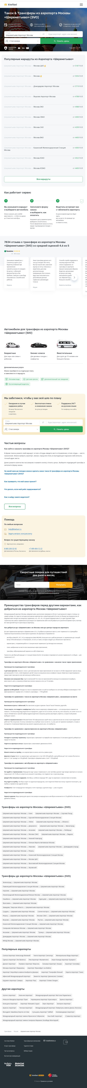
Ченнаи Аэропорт (25, 1008)
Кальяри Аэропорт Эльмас (52, 964)
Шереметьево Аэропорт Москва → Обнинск (52, 822)
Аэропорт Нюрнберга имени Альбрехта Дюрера (20, 972)
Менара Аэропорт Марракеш (13, 968)
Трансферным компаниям (32, 1041)
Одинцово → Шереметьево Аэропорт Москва (55, 899)
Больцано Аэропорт (10, 1004)
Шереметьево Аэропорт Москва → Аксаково (19, 830)
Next (74, 277)
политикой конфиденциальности (48, 593)
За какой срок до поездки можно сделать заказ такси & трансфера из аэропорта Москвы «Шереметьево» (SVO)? (41, 472)
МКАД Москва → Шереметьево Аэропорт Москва (21, 941)
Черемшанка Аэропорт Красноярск (44, 999)
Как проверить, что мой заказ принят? (20, 482)
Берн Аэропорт (48, 1004)
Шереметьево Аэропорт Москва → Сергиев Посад (54, 813)
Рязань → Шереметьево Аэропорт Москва (18, 916)
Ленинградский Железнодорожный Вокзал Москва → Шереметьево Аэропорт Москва (34, 895)
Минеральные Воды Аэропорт (67, 955)
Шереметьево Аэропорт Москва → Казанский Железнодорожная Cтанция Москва (33, 855)
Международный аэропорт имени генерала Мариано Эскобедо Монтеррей (30, 1020)
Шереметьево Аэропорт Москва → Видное (57, 834)
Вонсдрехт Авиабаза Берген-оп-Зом (16, 1012)
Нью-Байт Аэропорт (55, 1016)
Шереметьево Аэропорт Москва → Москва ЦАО (20, 859)
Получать (61, 585)
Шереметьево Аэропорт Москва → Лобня (18, 822)
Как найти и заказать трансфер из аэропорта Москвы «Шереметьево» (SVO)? (36, 449)
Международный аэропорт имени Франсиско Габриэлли (23, 1016)
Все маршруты (43, 179)
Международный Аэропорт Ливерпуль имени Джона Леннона (58, 1008)
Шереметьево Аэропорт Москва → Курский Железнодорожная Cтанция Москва (32, 818)
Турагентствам (28, 1046)
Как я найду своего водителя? (16, 497)
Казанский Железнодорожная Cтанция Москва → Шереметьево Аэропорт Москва (33, 924)
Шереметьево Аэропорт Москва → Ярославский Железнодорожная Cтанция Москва (34, 863)
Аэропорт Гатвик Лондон (48, 980)
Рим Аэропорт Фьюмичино (38, 960)
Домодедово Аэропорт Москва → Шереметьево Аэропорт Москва (27, 936)
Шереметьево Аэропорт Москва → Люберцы (54, 830)
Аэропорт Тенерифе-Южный (51, 972)
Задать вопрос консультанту (20, 533)
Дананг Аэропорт (9, 964)
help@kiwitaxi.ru (14, 529)
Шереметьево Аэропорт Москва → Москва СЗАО (20, 834)
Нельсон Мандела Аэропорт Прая (15, 999)
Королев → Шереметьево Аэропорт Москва (19, 891)
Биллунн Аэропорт (64, 1004)
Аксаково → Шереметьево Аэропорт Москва (19, 932)
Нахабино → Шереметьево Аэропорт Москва (19, 899)
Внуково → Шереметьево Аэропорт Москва (19, 920)
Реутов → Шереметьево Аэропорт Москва (53, 920)
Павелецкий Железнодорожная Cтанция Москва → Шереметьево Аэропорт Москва (33, 887)
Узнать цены (62, 41)
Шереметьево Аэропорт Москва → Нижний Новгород (22, 838)
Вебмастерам (28, 1051)
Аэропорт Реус (31, 980)
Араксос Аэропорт (9, 1008)
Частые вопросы (9, 1051)
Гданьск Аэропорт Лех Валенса (14, 960)
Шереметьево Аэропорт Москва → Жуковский (19, 868)
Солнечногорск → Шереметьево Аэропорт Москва (56, 911)
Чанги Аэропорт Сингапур (43, 955)
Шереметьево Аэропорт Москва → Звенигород (57, 826)
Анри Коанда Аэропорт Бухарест (64, 960)
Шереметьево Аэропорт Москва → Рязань (18, 851)
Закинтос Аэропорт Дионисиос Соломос (48, 976)
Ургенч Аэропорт (9, 995)
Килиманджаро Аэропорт (65, 1012)
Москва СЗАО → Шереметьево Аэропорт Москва (54, 916)
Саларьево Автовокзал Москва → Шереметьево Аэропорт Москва (27, 928)
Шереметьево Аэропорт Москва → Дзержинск (20, 826)
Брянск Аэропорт (66, 999)
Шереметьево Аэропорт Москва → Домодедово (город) (58, 847)
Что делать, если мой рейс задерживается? (22, 489)
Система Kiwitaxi (9, 1041)
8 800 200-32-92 (10, 548)
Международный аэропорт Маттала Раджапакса (53, 995)
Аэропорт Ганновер (72, 964)
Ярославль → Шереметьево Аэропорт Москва (19, 903)
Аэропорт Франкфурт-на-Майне (39, 968)
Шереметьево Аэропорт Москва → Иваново (19, 847)
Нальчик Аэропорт (25, 995)
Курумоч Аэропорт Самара (12, 980)
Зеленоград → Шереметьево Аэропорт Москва (20, 882)
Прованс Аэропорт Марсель (29, 964)
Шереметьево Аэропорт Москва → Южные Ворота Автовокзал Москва (28, 843)
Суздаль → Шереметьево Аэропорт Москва (18, 911)
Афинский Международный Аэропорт (16, 976)
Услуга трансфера (9, 1046)
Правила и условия (47, 1081)
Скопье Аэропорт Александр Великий (16, 955)
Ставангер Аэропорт (72, 1016)
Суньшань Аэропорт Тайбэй (42, 1012)
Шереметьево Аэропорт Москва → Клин (17, 813)
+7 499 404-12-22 (35, 548)
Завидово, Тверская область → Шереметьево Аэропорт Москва (26, 907)
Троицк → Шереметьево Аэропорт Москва (53, 932)
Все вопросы (15, 506)
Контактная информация (12, 1056)
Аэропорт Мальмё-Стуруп (30, 1004)
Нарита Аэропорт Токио (74, 972)
